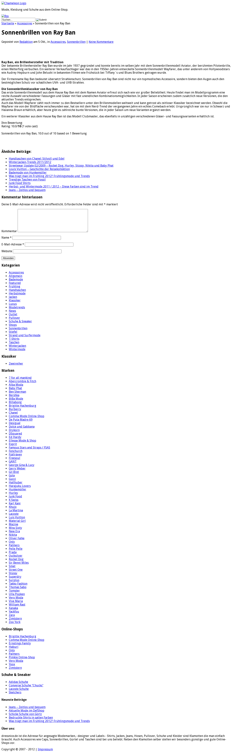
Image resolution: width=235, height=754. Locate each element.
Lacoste (14, 514)
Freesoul (14, 458)
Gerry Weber (17, 468)
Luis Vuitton (17, 517)
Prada (13, 552)
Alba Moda (16, 384)
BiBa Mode (16, 398)
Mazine (13, 524)
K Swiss (13, 500)
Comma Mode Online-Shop (26, 416)
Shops (13, 325)
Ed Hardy (15, 437)
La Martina (16, 510)
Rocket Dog (16, 559)
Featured (15, 283)
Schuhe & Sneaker (20, 321)
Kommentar (9, 231)
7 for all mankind (20, 377)
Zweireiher (16, 363)
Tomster (14, 590)
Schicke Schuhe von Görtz (25, 714)
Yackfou (14, 611)
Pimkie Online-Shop (22, 657)
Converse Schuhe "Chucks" (26, 685)
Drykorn (14, 430)
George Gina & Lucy (21, 465)
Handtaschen (17, 290)
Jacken (13, 297)
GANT (13, 461)
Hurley (13, 493)
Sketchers (15, 692)
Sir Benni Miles (19, 562)
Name (6, 237)
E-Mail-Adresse (12, 244)
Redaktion (26, 42)
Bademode (16, 279)
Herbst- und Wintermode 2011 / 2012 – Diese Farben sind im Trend (53, 186)
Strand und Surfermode (24, 335)
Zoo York (14, 622)
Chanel (13, 412)
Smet (12, 566)
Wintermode (17, 349)
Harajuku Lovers (20, 486)
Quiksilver (15, 555)
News (12, 311)
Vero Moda (16, 597)
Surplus (14, 580)
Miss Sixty (15, 528)
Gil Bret (14, 472)
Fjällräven (15, 454)
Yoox (12, 664)
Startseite (7, 23)
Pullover (14, 318)
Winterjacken (17, 346)
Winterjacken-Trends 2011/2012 (30, 162)
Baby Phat (15, 388)
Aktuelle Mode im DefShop (26, 710)
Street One (16, 569)
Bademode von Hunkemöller (28, 172)
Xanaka (13, 608)
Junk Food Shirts (19, 183)
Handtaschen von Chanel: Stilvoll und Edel (36, 158)
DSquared (15, 433)
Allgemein (15, 276)
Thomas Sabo (17, 587)
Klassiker (15, 300)
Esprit (13, 444)
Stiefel (13, 332)
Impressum (45, 749)
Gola (12, 475)
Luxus (13, 304)
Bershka (14, 395)
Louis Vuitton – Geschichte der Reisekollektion (39, 169)
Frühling (14, 286)
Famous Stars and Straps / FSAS (29, 447)
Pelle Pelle (15, 548)
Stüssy (13, 573)
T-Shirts (14, 339)
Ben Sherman (17, 391)
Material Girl (17, 521)
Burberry (15, 409)
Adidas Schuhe (18, 682)
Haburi (13, 647)
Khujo (13, 507)
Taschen (14, 342)
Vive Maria (16, 601)
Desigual (14, 423)
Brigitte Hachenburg (22, 405)
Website (6, 251)
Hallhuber (15, 482)
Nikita (13, 535)
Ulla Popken (17, 594)
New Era (14, 531)
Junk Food (15, 496)
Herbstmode (17, 293)
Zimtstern (15, 618)
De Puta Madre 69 (20, 419)
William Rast (17, 604)
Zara (12, 615)
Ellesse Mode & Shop (22, 440)
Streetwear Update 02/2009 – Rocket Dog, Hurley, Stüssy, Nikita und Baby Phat (61, 165)
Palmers (14, 545)
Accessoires (24, 23)
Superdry (15, 576)
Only (12, 542)
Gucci (12, 479)
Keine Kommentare (101, 42)
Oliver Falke (16, 538)
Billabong (15, 402)
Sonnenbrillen (76, 42)
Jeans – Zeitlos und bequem (27, 190)
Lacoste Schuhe (19, 689)
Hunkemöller (17, 489)
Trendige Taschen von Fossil (27, 179)
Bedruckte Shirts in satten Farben (31, 717)
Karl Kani (15, 503)
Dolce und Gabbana (22, 426)
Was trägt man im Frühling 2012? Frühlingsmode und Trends (49, 176)
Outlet (13, 314)
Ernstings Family (20, 643)
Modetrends (17, 307)
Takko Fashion (18, 583)
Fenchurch (15, 451)
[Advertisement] (44, 51)
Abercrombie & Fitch (22, 381)
